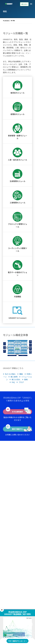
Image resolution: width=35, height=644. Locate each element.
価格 (26, 379)
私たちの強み (10, 374)
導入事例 (14, 376)
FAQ (13, 382)
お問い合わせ (24, 4)
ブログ (21, 382)
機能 (21, 374)
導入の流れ (16, 379)
